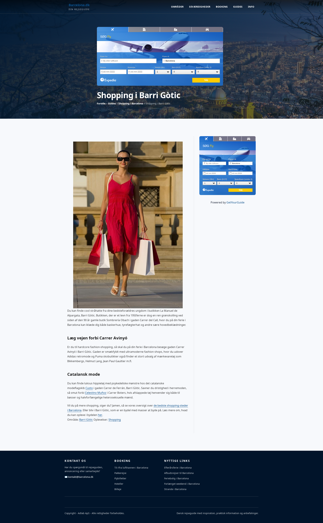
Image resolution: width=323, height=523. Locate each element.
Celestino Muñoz (95, 393)
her (100, 415)
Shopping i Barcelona (130, 103)
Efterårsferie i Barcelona (178, 467)
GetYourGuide (235, 202)
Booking (222, 6)
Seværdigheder (199, 6)
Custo (89, 388)
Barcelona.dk (79, 5)
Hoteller (118, 483)
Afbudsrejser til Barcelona (179, 473)
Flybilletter (120, 478)
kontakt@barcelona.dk (79, 476)
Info (251, 6)
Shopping (115, 419)
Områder (177, 6)
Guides (238, 6)
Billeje (117, 489)
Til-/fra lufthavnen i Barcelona (131, 467)
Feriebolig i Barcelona (176, 478)
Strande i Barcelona (175, 489)
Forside (101, 103)
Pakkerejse (120, 473)
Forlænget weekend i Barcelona (182, 483)
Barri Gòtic (86, 419)
